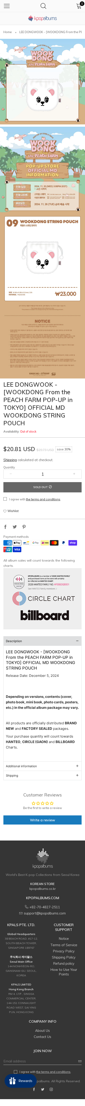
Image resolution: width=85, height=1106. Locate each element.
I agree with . (35, 499)
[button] (10, 474)
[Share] (5, 527)
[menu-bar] (7, 6)
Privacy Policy (64, 951)
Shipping (10, 460)
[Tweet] (15, 527)
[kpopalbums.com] (42, 18)
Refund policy (63, 963)
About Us (42, 1030)
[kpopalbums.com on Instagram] (51, 1089)
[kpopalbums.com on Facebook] (34, 1089)
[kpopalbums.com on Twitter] (42, 1089)
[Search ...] (43, 6)
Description (14, 641)
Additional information (21, 766)
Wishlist (13, 511)
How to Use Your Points (63, 971)
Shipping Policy (63, 957)
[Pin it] (24, 527)
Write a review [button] (42, 820)
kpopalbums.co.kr (42, 889)
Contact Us (42, 1037)
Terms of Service (63, 945)
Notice (64, 938)
